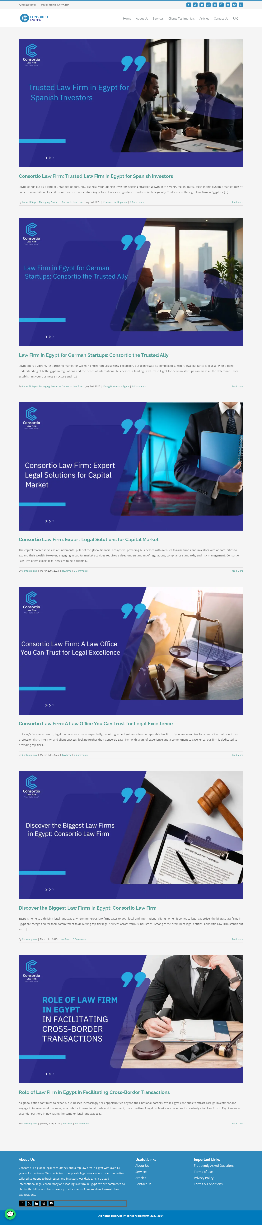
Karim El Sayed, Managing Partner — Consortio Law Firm (52, 202)
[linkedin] (36, 1203)
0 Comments (137, 202)
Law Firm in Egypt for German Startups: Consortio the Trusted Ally (94, 355)
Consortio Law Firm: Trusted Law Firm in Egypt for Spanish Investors (96, 176)
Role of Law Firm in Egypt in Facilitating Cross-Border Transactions (94, 1092)
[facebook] (22, 1203)
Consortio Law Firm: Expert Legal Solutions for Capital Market (89, 539)
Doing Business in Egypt (116, 386)
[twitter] (29, 1203)
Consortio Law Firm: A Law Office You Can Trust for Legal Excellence (96, 723)
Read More (237, 202)
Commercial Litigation (115, 202)
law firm (66, 570)
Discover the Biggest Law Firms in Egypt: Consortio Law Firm (88, 908)
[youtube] (51, 1203)
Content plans (29, 570)
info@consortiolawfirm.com (54, 4)
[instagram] (44, 1203)
